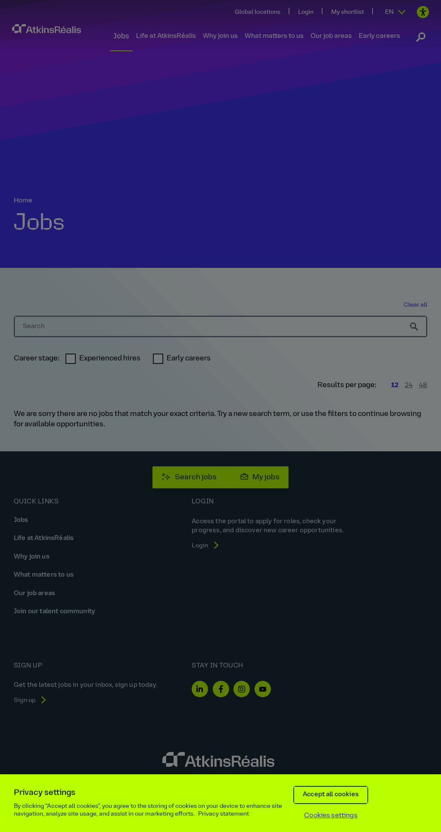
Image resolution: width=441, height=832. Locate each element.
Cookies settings (330, 815)
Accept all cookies (331, 795)
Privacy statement (223, 814)
